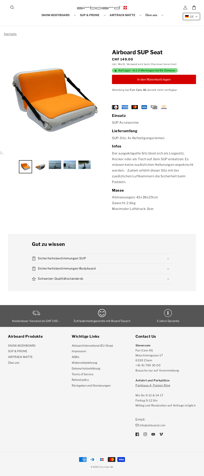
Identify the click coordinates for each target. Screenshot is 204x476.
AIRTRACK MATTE (20, 357)
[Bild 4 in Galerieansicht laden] (69, 166)
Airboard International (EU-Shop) (92, 345)
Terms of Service (82, 374)
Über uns (13, 362)
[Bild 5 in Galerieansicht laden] (84, 166)
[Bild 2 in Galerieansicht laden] (40, 166)
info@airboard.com (152, 425)
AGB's (75, 357)
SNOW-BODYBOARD (21, 345)
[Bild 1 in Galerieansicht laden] (25, 166)
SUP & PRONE (17, 351)
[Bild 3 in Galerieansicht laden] (55, 166)
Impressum (79, 351)
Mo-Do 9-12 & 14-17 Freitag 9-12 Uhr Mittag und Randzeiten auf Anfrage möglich (165, 395)
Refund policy (80, 379)
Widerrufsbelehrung (84, 362)
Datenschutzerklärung (86, 368)
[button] (12, 8)
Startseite (10, 33)
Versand (132, 64)
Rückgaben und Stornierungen (91, 385)
